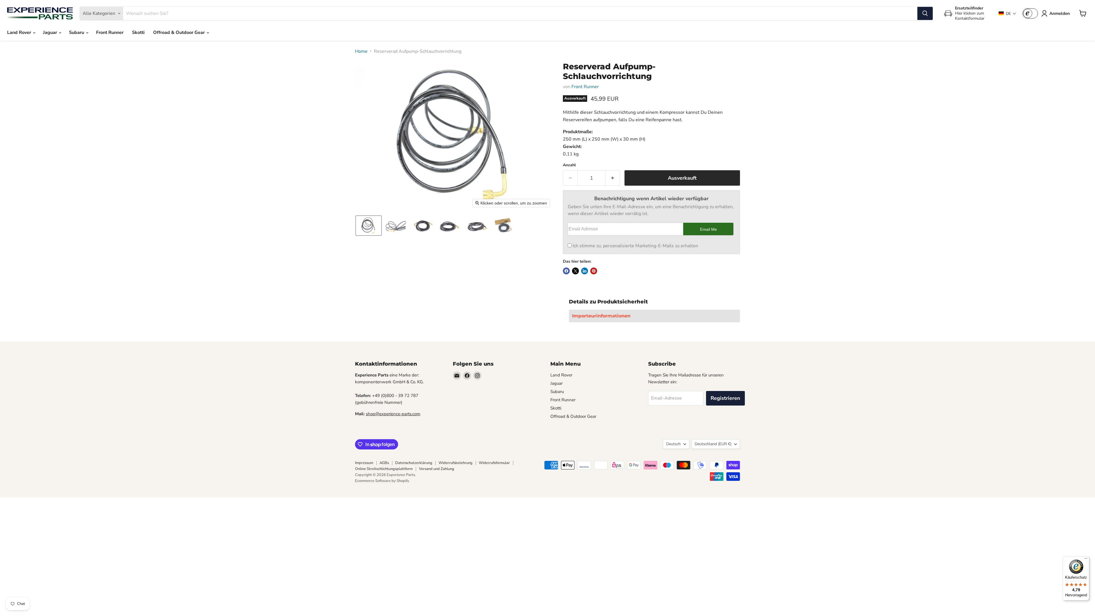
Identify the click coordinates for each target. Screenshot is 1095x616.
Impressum (364, 462)
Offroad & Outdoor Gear (179, 32)
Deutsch (673, 444)
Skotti (138, 32)
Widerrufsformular (494, 462)
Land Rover (19, 32)
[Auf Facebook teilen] (566, 271)
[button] (1007, 14)
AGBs (384, 462)
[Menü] (1085, 559)
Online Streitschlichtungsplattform (384, 468)
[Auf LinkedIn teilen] (584, 271)
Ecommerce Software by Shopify (382, 480)
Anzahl (569, 165)
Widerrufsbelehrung (456, 462)
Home (361, 51)
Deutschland (713, 444)
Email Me (708, 229)
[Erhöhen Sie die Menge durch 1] (612, 178)
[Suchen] (925, 13)
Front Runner (109, 32)
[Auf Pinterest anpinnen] (593, 271)
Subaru (77, 32)
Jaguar (50, 32)
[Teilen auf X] (575, 271)
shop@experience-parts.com (393, 414)
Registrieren (725, 398)
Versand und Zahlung (436, 468)
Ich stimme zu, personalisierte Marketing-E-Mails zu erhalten (635, 246)
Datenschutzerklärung (413, 462)
